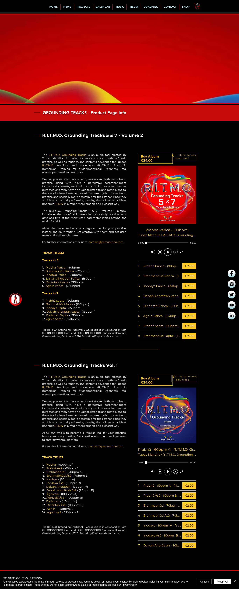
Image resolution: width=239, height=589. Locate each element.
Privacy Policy (129, 584)
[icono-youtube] (232, 305)
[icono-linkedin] (232, 315)
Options (204, 581)
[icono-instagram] (232, 284)
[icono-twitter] (232, 294)
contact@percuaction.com (106, 242)
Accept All (222, 581)
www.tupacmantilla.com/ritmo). (63, 172)
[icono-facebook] (232, 273)
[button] (197, 6)
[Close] (235, 581)
